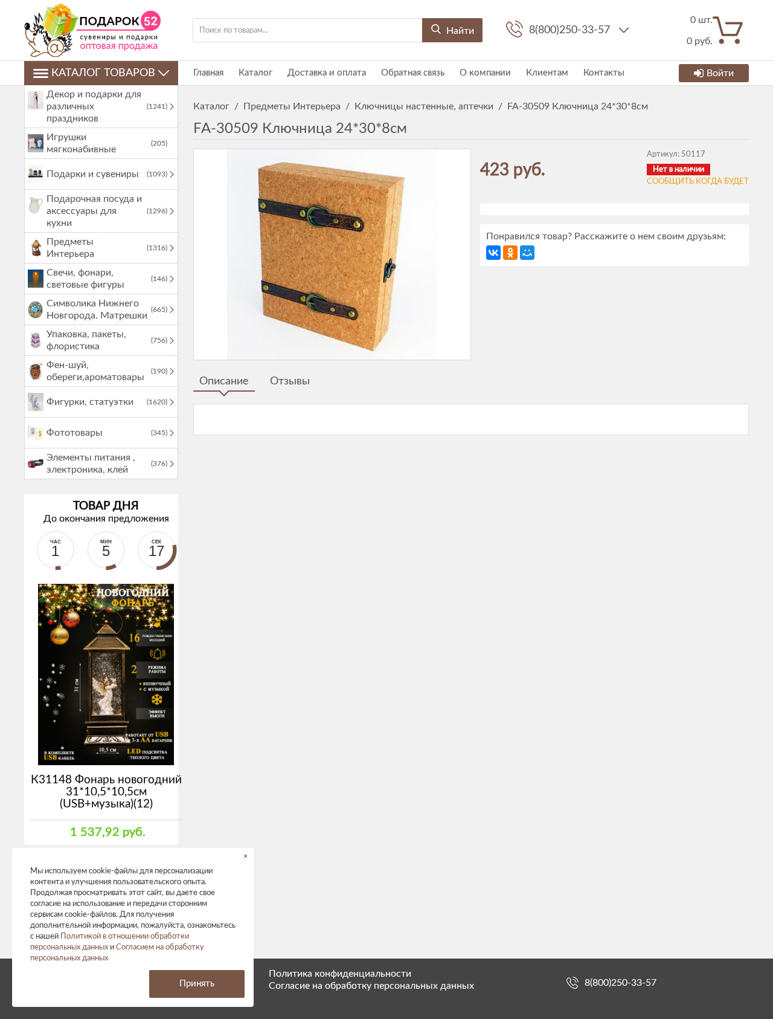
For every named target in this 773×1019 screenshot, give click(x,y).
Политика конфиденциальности (340, 974)
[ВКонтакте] (493, 252)
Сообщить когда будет (698, 182)
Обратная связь (412, 72)
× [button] (245, 856)
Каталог (255, 72)
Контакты (603, 72)
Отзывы (290, 381)
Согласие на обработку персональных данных (371, 986)
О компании (485, 72)
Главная (208, 72)
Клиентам (547, 72)
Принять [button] (196, 983)
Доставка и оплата (326, 72)
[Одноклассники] (510, 252)
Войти (720, 73)
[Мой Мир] (527, 252)
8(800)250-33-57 (571, 30)
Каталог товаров (103, 73)
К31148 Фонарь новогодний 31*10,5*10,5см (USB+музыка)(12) (106, 792)
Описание (224, 381)
